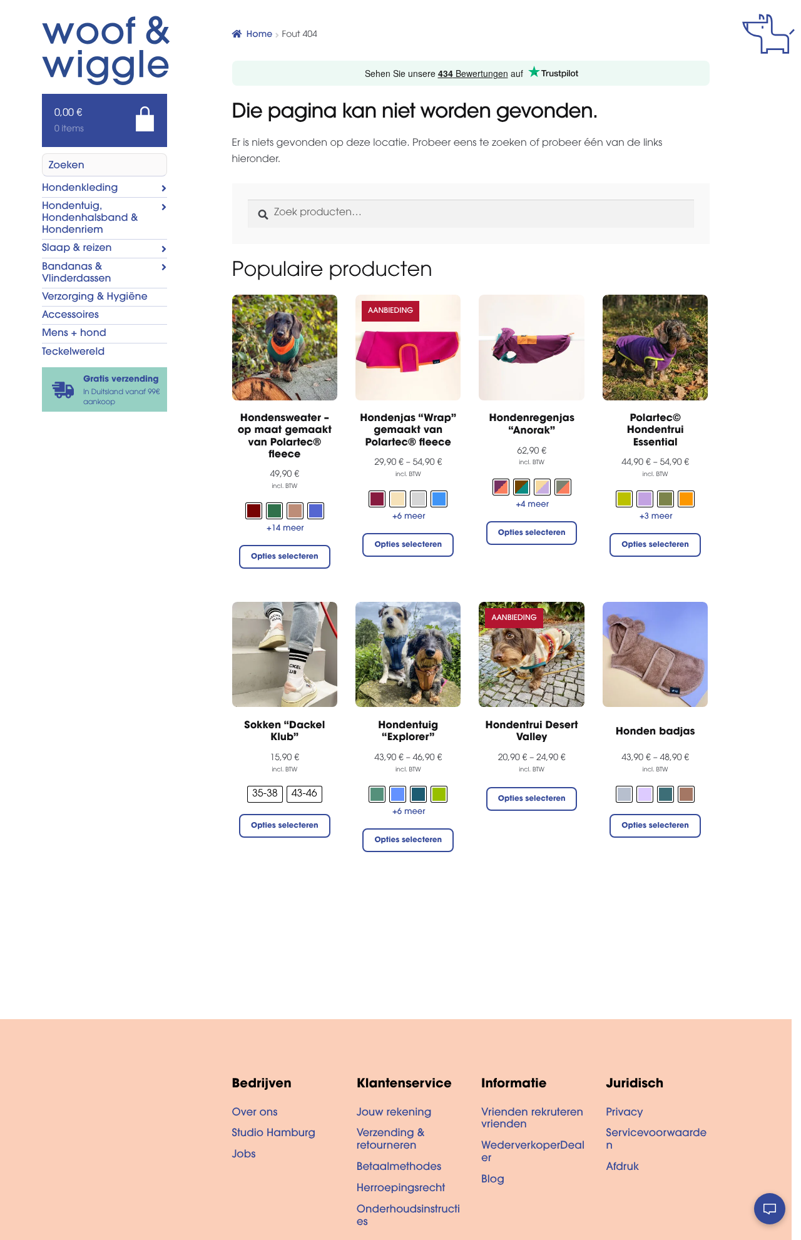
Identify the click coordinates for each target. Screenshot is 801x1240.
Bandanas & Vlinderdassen (76, 274)
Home (259, 35)
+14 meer (285, 529)
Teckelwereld (73, 353)
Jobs (244, 1156)
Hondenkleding (80, 189)
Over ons (255, 1114)
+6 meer (408, 517)
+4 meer (532, 505)
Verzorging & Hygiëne (95, 298)
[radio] (254, 511)
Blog (492, 1181)
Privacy (624, 1114)
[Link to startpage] (92, 52)
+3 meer (656, 517)
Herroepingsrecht (401, 1189)
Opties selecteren (285, 557)
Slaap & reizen (77, 249)
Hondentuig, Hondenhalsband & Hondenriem (90, 219)
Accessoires (70, 316)
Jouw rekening (394, 1114)
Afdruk (622, 1168)
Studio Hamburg (274, 1134)
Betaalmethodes (399, 1168)
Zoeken (66, 166)
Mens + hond (74, 334)
